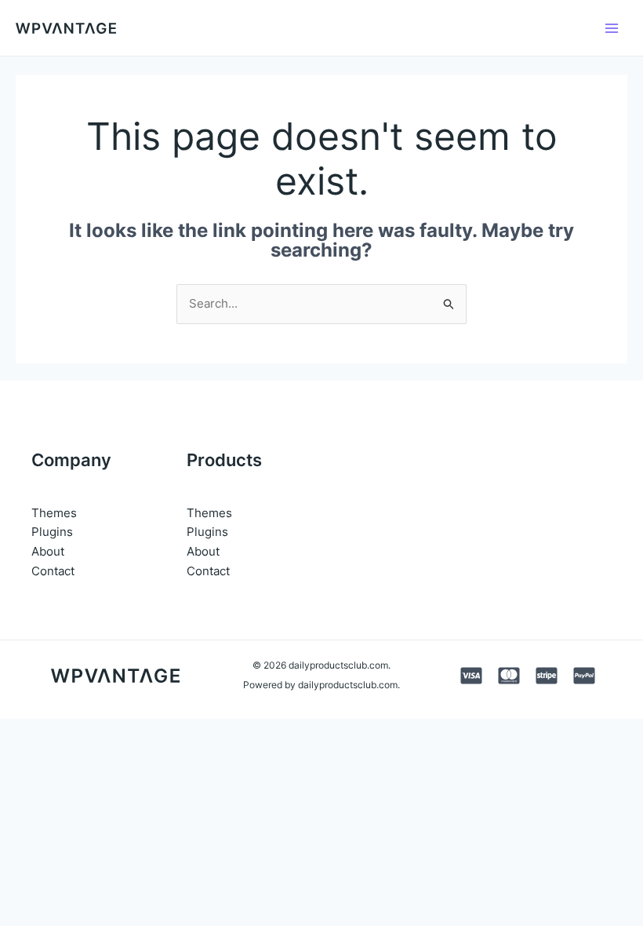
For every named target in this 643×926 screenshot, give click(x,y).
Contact (52, 570)
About (47, 551)
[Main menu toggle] (611, 28)
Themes (54, 512)
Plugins (52, 531)
